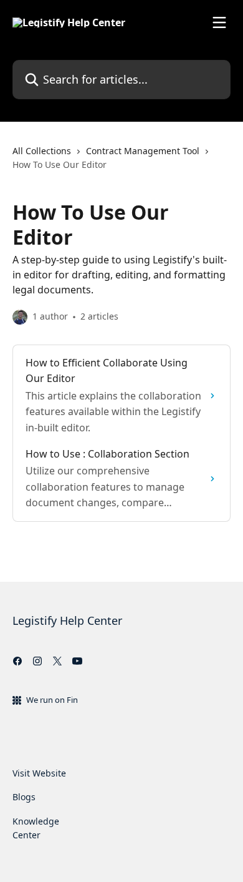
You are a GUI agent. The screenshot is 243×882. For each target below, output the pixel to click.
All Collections (41, 151)
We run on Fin (52, 699)
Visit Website (39, 773)
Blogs (24, 797)
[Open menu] (219, 22)
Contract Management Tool (142, 151)
